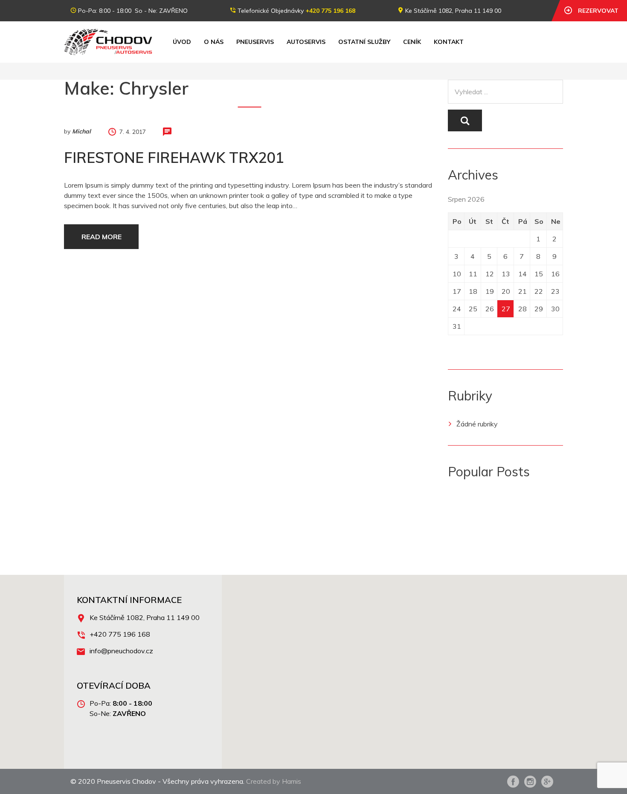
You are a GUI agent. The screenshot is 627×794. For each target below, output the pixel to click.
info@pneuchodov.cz (121, 650)
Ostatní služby (364, 42)
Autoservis (306, 42)
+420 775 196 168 (330, 10)
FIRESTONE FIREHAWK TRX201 (174, 157)
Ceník (412, 42)
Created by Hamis (273, 781)
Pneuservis (255, 42)
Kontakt (449, 42)
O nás (214, 42)
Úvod (182, 42)
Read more (101, 236)
